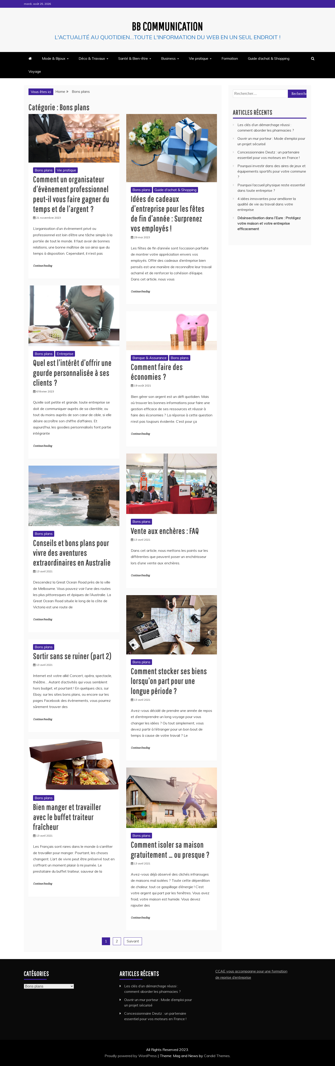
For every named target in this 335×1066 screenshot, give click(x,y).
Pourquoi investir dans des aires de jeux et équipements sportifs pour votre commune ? (271, 171)
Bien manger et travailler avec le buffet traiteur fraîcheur (67, 816)
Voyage (34, 71)
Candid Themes (217, 1055)
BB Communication (167, 26)
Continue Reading (42, 265)
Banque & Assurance (149, 357)
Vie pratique (198, 58)
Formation (230, 58)
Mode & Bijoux (53, 58)
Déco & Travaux (92, 58)
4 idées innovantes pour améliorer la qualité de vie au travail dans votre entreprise (266, 204)
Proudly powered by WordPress (131, 1055)
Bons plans (44, 170)
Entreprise (65, 353)
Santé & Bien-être (133, 58)
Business (168, 58)
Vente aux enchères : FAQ (165, 530)
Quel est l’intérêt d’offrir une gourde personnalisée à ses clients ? (72, 372)
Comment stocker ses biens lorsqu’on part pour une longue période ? (169, 680)
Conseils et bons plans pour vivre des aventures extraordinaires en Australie (72, 552)
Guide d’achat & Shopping (268, 58)
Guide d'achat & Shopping (175, 189)
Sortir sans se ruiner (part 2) (72, 656)
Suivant (133, 941)
